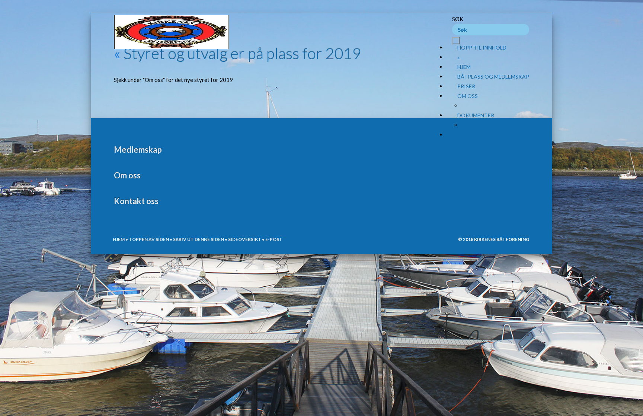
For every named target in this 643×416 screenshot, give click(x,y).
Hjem (464, 67)
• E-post (271, 239)
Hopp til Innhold (481, 47)
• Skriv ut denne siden (196, 239)
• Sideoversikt (242, 239)
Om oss (467, 96)
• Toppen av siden (147, 239)
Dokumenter (475, 115)
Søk (457, 19)
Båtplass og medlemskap (493, 76)
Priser (466, 86)
